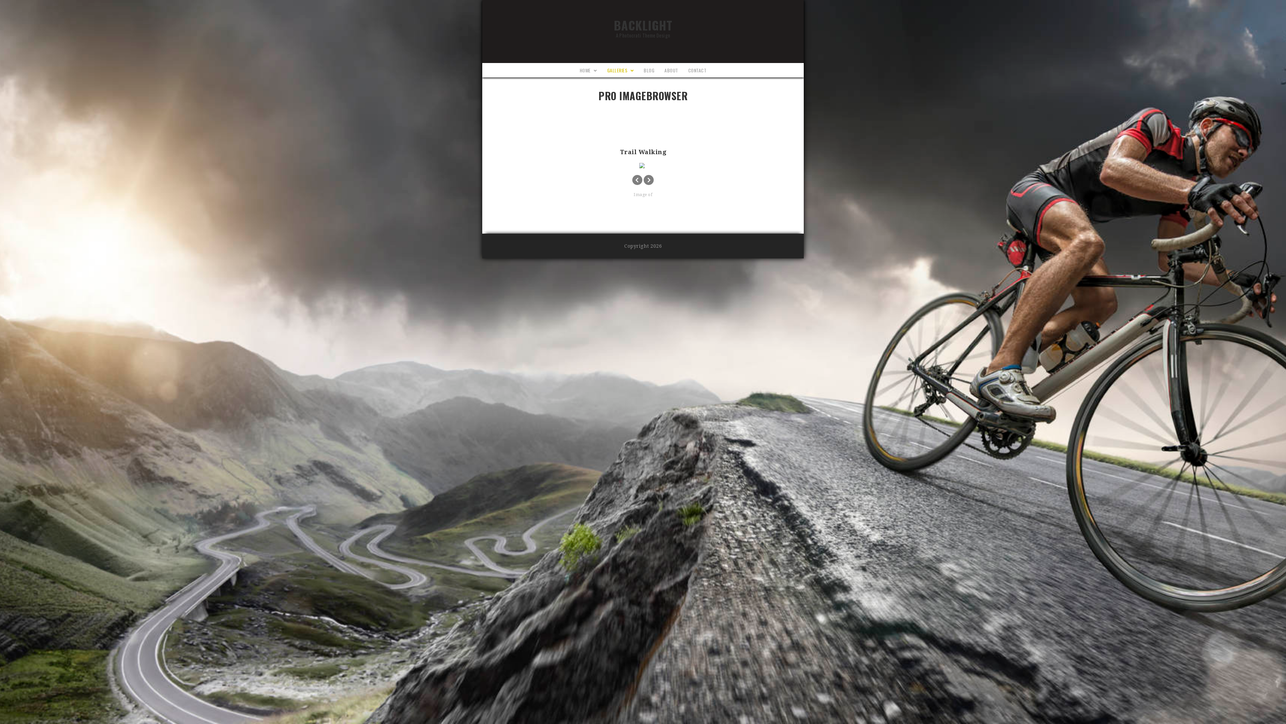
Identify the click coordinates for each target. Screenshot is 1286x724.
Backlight (643, 27)
